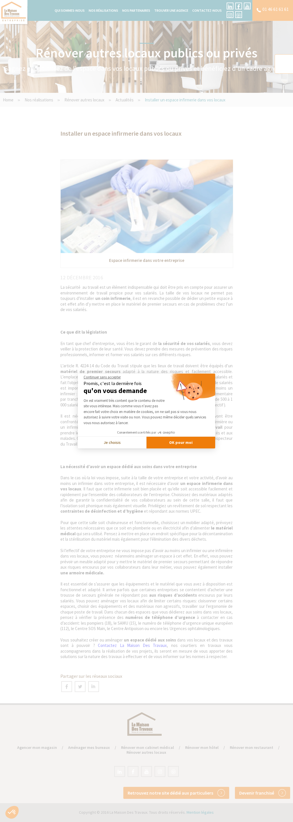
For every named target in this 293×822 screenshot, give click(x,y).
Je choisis (112, 442)
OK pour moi (181, 442)
